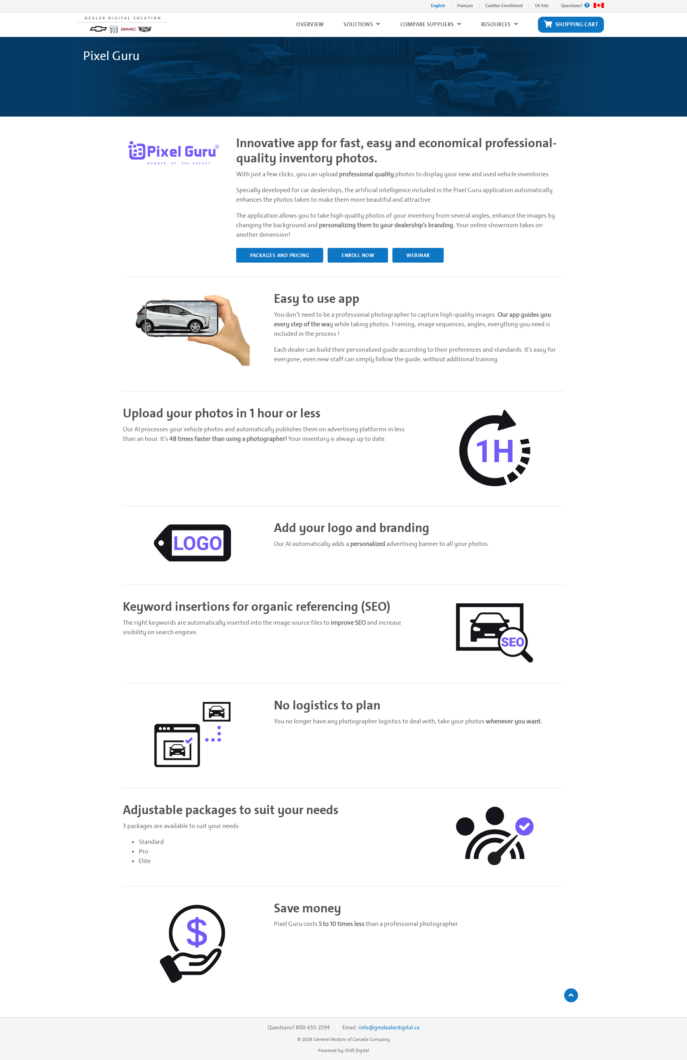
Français (465, 6)
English (438, 6)
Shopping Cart (576, 24)
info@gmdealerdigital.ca (389, 1027)
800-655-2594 (313, 1027)
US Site (542, 6)
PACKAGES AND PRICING (279, 255)
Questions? (572, 6)
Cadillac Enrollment (504, 6)
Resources (496, 24)
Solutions (359, 24)
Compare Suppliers (427, 24)
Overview (310, 24)
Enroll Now (358, 255)
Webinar (418, 255)
